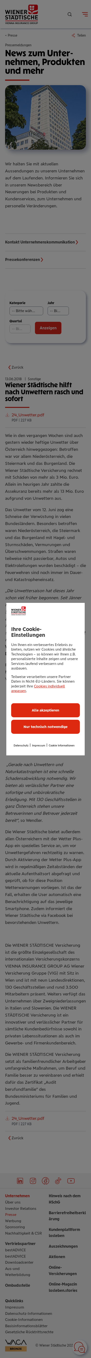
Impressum (38, 745)
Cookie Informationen (61, 745)
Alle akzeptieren (45, 710)
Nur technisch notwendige (45, 727)
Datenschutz (21, 745)
